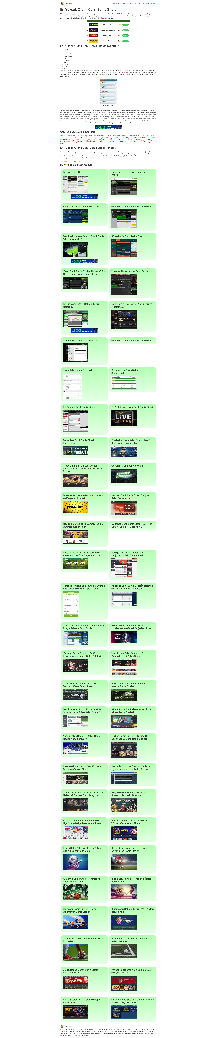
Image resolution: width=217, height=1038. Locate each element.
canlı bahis (125, 72)
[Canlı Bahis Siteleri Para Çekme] (84, 352)
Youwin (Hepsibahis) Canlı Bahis (129, 271)
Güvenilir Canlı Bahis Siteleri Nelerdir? (132, 206)
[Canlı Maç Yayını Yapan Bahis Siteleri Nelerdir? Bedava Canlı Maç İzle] (84, 804)
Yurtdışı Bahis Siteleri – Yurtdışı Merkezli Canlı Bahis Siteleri (80, 685)
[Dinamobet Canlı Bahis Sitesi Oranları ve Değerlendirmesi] (84, 507)
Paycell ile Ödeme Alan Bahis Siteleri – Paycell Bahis (131, 971)
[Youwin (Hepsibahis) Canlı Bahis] (132, 285)
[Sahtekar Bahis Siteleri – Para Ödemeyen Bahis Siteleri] (84, 922)
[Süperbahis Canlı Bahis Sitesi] (132, 248)
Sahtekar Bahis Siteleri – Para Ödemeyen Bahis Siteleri (79, 910)
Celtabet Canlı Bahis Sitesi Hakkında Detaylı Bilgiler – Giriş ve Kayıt (131, 525)
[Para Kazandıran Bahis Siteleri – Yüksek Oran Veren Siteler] (132, 833)
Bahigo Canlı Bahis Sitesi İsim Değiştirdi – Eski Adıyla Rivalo (127, 554)
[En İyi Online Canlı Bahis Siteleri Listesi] (132, 383)
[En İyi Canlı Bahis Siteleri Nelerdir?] (84, 216)
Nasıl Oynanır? (151, 3)
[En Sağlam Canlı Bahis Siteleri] (84, 421)
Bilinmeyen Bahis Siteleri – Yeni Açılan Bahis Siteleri (132, 910)
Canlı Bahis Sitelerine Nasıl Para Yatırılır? (129, 173)
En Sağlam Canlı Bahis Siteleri (79, 407)
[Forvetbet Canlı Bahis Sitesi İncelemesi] (84, 450)
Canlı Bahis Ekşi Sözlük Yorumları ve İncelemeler (131, 305)
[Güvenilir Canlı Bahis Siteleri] (132, 476)
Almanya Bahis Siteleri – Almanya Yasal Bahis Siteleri (81, 880)
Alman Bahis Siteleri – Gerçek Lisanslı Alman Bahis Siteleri (132, 711)
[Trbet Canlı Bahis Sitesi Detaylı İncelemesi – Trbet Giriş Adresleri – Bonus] (84, 480)
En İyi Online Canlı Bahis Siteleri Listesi (125, 372)
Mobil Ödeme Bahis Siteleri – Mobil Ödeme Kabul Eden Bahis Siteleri (82, 711)
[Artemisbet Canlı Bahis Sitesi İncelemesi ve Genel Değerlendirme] (132, 637)
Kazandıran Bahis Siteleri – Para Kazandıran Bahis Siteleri (129, 849)
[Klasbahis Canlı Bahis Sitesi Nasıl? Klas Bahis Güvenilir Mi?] (132, 452)
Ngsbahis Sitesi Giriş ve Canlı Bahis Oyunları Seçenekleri (83, 525)
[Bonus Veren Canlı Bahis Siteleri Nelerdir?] (84, 318)
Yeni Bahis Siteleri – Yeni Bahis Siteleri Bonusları (84, 940)
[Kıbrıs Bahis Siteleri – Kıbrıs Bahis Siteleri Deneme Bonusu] (84, 862)
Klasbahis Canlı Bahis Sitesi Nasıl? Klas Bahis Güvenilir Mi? (130, 442)
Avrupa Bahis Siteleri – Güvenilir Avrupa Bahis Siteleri (129, 685)
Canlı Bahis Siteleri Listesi (77, 370)
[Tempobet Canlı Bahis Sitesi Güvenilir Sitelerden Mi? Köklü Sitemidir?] (84, 604)
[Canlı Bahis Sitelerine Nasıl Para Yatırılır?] (132, 186)
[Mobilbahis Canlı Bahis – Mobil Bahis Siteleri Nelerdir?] (84, 250)
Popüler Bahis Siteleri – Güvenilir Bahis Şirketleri (129, 940)
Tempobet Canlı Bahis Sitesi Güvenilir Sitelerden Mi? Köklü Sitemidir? (84, 587)
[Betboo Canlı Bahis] (84, 184)
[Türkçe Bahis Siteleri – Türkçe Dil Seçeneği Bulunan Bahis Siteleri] (132, 750)
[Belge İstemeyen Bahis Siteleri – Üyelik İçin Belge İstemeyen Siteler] (84, 832)
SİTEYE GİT (125, 24)
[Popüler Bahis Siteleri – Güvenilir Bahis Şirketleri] (132, 951)
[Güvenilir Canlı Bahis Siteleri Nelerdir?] (132, 218)
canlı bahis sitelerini (99, 18)
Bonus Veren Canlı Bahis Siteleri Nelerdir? (81, 305)
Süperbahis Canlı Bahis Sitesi (127, 236)
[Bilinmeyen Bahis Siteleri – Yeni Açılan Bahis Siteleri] (132, 923)
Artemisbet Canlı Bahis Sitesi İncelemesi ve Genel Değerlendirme (131, 627)
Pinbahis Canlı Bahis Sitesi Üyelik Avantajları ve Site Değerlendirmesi (82, 554)
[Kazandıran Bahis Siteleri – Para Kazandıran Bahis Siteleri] (132, 862)
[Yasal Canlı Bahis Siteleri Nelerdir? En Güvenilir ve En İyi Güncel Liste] (84, 283)
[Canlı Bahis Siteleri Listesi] (84, 386)
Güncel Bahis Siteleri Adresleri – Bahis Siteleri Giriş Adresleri (132, 1001)
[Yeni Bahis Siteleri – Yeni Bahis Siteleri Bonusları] (84, 953)
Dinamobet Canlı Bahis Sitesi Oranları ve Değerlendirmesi (84, 497)
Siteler (123, 3)
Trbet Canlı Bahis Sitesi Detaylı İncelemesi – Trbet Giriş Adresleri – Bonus (82, 468)
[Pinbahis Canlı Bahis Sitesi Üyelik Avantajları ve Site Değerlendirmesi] (84, 563)
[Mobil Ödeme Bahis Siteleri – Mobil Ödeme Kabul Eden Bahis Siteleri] (84, 721)
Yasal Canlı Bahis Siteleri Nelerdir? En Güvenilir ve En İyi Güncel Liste (84, 273)
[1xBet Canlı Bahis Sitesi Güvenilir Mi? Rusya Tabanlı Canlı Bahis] (84, 638)
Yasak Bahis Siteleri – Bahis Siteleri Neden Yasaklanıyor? (82, 737)
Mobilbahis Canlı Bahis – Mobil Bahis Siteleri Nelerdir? (83, 238)
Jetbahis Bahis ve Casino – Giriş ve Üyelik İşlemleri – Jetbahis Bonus (130, 768)
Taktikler (141, 3)
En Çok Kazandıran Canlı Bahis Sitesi (132, 407)
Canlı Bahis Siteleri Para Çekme (80, 340)
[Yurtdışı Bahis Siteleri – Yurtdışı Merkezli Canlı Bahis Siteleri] (84, 695)
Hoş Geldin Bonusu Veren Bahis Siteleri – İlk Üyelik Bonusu (129, 794)
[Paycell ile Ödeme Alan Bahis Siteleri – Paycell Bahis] (132, 984)
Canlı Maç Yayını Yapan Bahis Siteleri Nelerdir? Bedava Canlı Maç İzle (83, 794)
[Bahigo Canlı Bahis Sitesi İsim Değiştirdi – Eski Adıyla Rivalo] (132, 568)
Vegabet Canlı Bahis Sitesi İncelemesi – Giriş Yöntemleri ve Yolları (132, 587)
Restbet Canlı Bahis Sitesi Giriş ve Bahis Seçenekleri (130, 497)
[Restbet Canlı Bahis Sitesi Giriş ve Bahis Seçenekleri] (132, 508)
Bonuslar (133, 3)
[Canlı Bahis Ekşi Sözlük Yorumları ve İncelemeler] (132, 320)
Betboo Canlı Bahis (73, 172)
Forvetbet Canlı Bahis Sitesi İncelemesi (78, 442)
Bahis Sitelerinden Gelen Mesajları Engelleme (82, 1001)
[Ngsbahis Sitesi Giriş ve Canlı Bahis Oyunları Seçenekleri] (84, 537)
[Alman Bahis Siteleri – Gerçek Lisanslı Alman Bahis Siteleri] (132, 721)
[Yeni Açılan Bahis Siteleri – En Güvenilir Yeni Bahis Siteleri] (132, 667)
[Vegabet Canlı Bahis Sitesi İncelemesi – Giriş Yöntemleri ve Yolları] (132, 598)
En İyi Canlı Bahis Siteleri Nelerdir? (82, 206)
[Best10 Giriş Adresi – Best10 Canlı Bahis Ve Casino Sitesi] (84, 778)
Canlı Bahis (115, 3)
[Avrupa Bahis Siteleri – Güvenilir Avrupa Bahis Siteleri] (132, 695)
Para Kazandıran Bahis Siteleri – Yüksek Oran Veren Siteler (129, 822)
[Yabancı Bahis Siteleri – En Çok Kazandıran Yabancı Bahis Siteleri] (84, 666)
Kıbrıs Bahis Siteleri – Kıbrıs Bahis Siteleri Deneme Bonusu (82, 849)
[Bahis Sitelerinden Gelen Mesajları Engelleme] (84, 1012)
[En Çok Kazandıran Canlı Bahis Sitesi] (132, 418)
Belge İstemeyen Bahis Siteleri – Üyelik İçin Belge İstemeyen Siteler (82, 822)
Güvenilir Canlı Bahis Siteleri (127, 465)
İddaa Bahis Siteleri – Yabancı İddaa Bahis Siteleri (131, 880)
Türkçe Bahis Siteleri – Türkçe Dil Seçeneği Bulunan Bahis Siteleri (129, 737)
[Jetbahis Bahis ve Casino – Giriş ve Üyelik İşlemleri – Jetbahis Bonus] (132, 778)
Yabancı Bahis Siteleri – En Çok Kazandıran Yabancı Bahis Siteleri (82, 655)
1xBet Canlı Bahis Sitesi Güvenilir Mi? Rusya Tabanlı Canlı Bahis (83, 627)
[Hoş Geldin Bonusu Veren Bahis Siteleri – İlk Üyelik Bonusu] (132, 805)
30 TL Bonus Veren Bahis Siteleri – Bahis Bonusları (82, 971)
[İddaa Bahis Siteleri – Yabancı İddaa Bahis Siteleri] (132, 891)
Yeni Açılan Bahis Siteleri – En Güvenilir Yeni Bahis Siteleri (127, 655)
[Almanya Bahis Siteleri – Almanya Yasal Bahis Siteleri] (84, 892)
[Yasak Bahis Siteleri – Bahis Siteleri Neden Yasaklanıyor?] (84, 748)
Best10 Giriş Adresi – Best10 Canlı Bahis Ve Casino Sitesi (82, 768)
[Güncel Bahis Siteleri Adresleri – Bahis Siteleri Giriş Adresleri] (132, 1012)
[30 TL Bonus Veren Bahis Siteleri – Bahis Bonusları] (84, 983)
